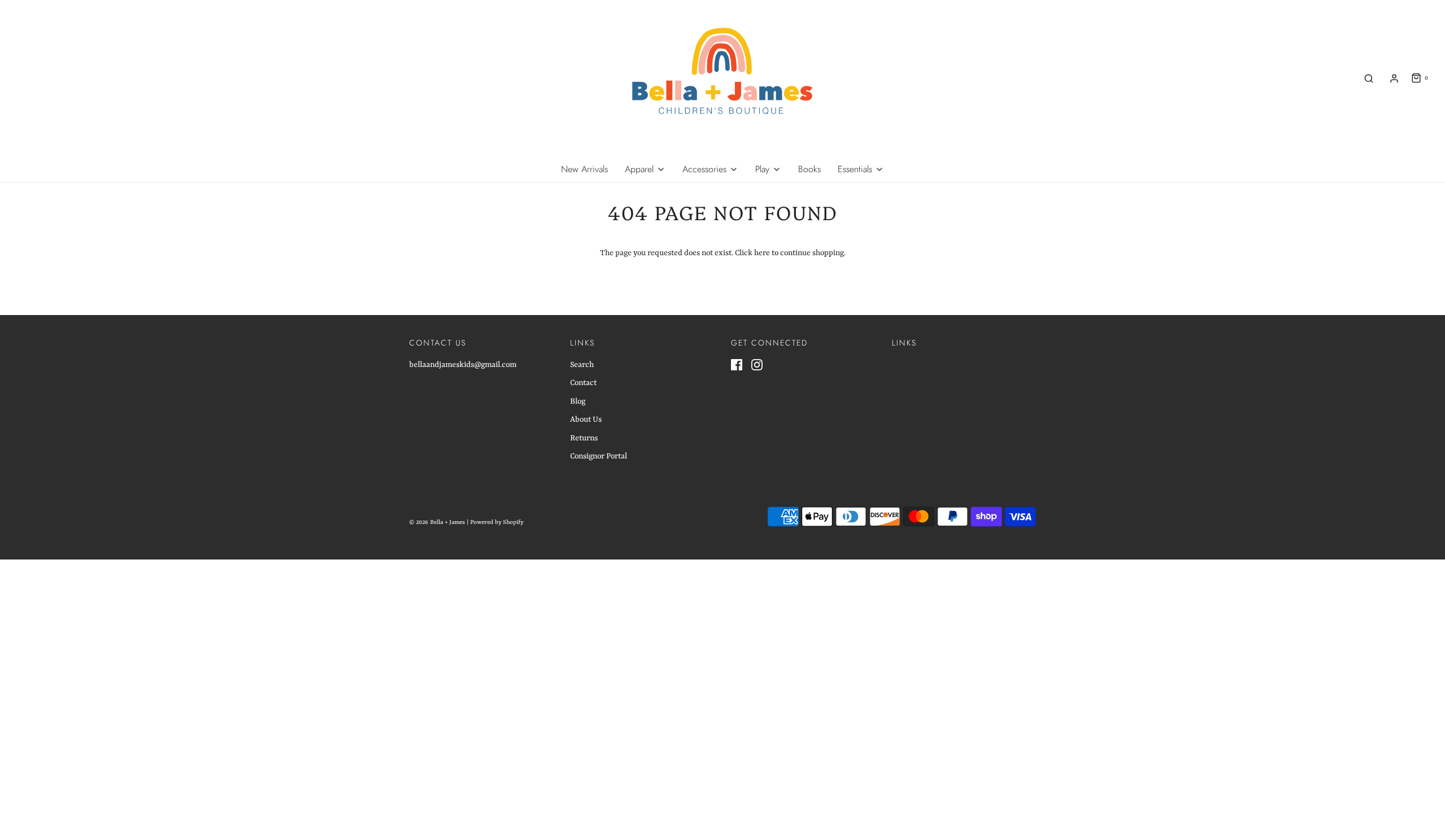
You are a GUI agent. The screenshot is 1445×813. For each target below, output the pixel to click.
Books (809, 169)
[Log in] (1394, 78)
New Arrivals (584, 169)
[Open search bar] (1369, 78)
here (762, 252)
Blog (577, 401)
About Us (586, 419)
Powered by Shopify (496, 522)
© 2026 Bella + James (437, 522)
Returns (584, 438)
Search (582, 364)
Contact (583, 382)
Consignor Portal (598, 456)
